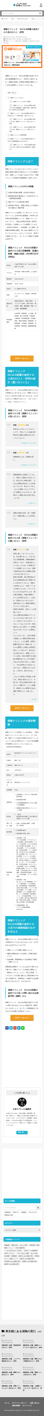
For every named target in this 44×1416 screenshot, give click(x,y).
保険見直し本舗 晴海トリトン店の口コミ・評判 (32, 1373)
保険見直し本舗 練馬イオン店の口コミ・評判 (11, 1373)
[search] (40, 13)
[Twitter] (11, 1028)
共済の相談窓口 (20, 1248)
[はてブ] (19, 1028)
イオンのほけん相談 (23, 1253)
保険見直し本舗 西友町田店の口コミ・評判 (11, 1346)
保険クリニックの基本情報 (17, 135)
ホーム (7, 1403)
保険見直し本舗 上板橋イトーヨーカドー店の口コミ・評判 (32, 1388)
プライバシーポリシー (20, 1403)
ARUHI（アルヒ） (9, 1253)
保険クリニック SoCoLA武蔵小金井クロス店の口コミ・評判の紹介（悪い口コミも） (21, 114)
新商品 (37, 1256)
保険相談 (25, 41)
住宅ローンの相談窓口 (31, 1250)
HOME (6, 19)
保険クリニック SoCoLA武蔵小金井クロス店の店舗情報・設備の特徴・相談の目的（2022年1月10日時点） (22, 108)
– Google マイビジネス (28, 443)
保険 (12, 19)
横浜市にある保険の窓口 (26, 1256)
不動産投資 (7, 1212)
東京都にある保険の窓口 (24, 39)
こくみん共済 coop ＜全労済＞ (13, 1250)
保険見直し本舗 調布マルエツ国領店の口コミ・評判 (32, 1360)
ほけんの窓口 (24, 1245)
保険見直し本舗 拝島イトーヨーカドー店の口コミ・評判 (11, 1387)
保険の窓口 (18, 41)
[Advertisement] (22, 1058)
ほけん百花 (34, 1253)
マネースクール (33, 1212)
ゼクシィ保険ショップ (11, 1259)
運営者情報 (16, 1405)
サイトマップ (27, 1405)
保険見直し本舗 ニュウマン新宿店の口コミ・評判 (11, 1360)
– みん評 (33, 699)
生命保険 (7, 1256)
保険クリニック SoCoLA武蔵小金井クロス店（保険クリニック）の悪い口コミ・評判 (22, 129)
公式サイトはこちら (22, 358)
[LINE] (22, 1028)
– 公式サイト (31, 503)
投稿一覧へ (21, 1132)
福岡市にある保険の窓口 (11, 1264)
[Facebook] (7, 1028)
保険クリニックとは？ (16, 98)
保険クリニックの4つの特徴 (20, 101)
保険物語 (14, 1256)
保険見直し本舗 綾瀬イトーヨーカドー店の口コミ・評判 (32, 1346)
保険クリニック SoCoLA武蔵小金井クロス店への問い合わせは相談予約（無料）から (22, 147)
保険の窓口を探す (22, 19)
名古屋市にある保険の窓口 (12, 1261)
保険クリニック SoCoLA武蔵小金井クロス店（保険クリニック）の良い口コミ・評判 (22, 121)
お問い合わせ (34, 1403)
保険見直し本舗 (9, 1215)
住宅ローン (16, 1212)
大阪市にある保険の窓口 (27, 1259)
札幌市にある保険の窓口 (29, 1261)
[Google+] (15, 1028)
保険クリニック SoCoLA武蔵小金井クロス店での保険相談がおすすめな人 (21, 140)
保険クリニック (10, 41)
